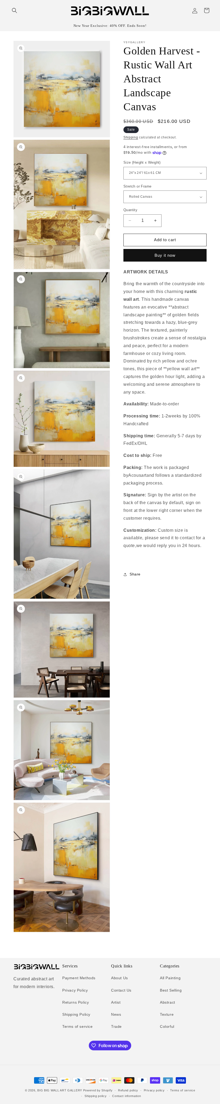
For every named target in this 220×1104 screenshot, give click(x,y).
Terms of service (77, 1026)
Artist (116, 1002)
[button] (14, 10)
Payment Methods (79, 978)
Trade (116, 1026)
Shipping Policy (76, 1014)
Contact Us (121, 990)
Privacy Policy (75, 990)
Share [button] (135, 574)
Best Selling (171, 990)
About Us (119, 978)
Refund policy (128, 1090)
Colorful (167, 1026)
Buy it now (165, 255)
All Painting (170, 978)
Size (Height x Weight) (142, 162)
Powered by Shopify (98, 1090)
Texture (167, 1014)
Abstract (167, 1002)
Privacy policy (154, 1090)
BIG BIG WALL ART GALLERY (59, 1090)
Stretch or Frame (137, 186)
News (116, 1014)
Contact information (126, 1096)
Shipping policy (96, 1096)
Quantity (130, 210)
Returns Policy (75, 1002)
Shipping (130, 137)
